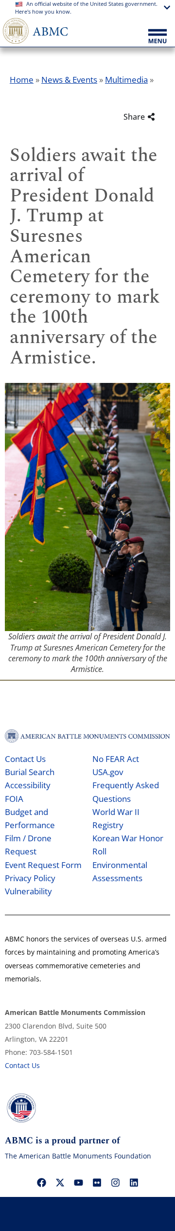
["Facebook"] (41, 1183)
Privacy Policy (30, 878)
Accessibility (28, 785)
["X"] (60, 1183)
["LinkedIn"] (133, 1183)
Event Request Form (43, 864)
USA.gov (107, 772)
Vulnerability (28, 891)
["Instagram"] (115, 1183)
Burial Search (29, 772)
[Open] (157, 37)
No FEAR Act (115, 758)
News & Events (69, 79)
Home (22, 79)
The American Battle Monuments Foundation (78, 1155)
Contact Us (25, 758)
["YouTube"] (78, 1183)
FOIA (14, 798)
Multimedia (126, 79)
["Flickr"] (97, 1183)
